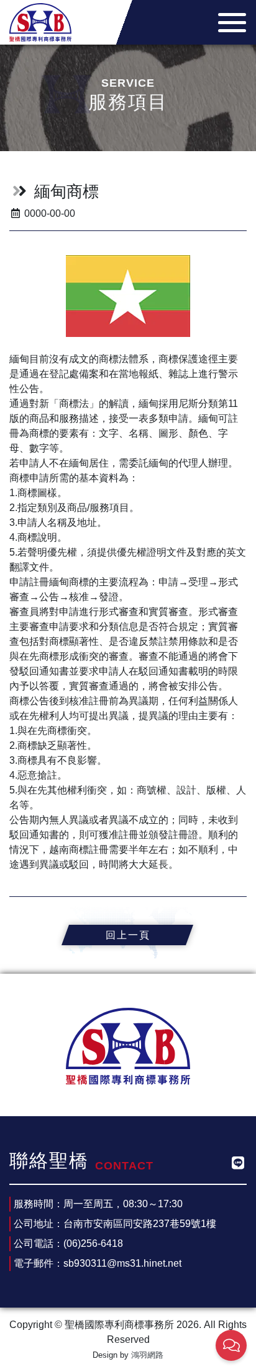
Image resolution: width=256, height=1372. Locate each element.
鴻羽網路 (147, 1355)
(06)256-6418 (93, 1243)
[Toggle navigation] (228, 22)
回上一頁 (128, 935)
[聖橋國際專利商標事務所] (40, 21)
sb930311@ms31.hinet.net (122, 1263)
